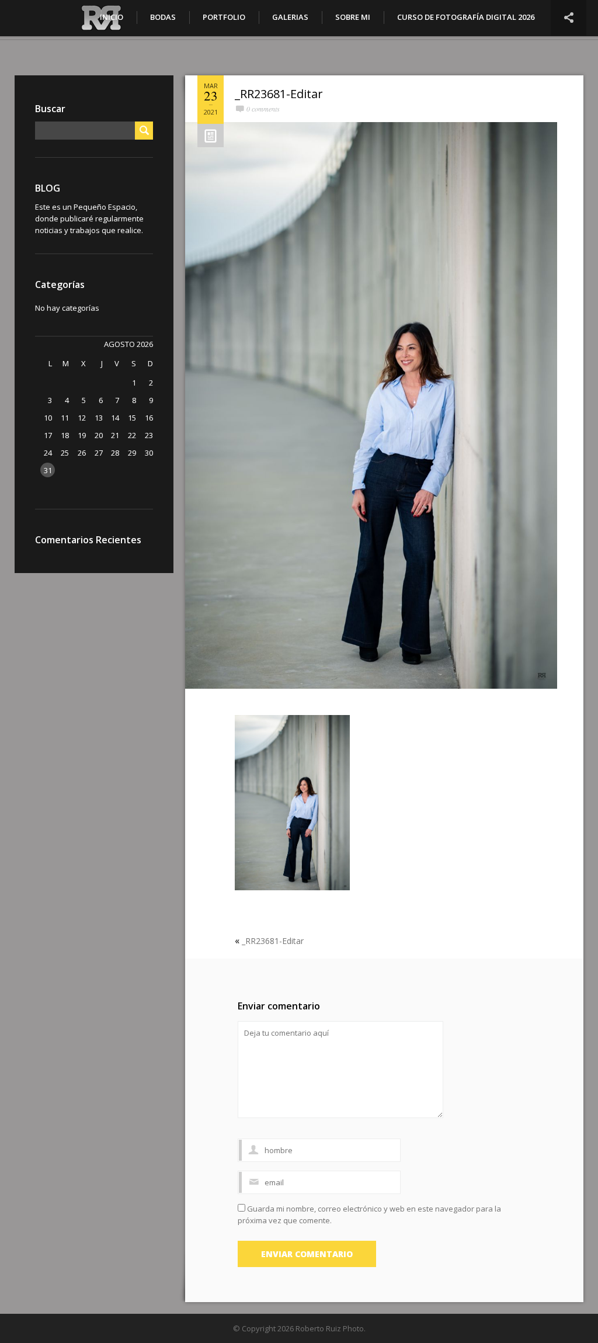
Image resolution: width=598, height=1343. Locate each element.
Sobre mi (352, 17)
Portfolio (224, 17)
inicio (111, 17)
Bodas (163, 17)
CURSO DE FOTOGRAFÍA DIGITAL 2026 (465, 17)
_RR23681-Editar (279, 94)
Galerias (290, 17)
